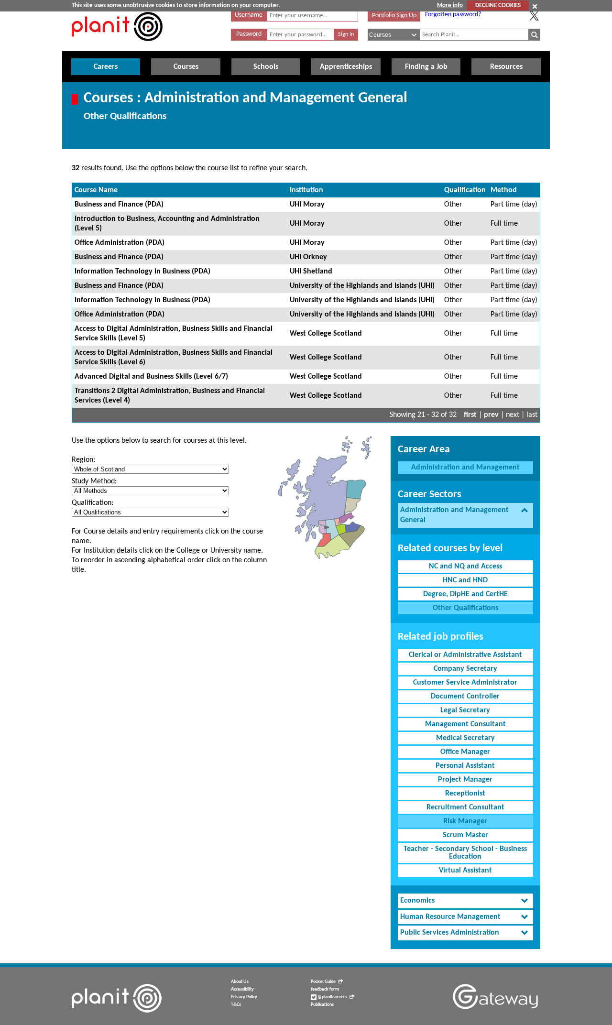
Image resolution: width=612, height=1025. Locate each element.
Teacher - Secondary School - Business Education (465, 853)
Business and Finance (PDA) (119, 204)
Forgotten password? (453, 14)
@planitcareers (332, 997)
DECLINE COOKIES (498, 5)
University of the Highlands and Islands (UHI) (362, 286)
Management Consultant (465, 724)
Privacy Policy (244, 997)
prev (491, 415)
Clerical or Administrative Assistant (465, 655)
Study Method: (94, 481)
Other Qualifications (465, 608)
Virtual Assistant (465, 870)
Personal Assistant (465, 766)
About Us (240, 982)
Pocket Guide (323, 982)
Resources (506, 67)
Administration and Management (465, 467)
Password (249, 34)
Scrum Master (465, 835)
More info (450, 5)
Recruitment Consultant (465, 807)
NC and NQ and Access (465, 566)
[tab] (465, 515)
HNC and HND (465, 580)
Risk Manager (465, 821)
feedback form (325, 989)
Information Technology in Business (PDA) (142, 271)
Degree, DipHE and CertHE (465, 594)
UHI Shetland (311, 271)
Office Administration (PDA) (119, 243)
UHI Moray (307, 204)
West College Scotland (326, 334)
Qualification (465, 190)
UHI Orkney (308, 257)
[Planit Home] (117, 46)
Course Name (96, 190)
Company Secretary (465, 669)
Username (248, 15)
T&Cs (236, 1005)
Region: (83, 460)
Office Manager (465, 752)
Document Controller (465, 696)
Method (504, 190)
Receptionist (465, 793)
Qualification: (92, 503)
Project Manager (465, 780)
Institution (306, 190)
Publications (322, 1005)
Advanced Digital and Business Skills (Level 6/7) (151, 377)
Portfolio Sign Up (394, 15)
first (470, 415)
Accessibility (242, 989)
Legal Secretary (465, 710)
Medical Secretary (465, 738)
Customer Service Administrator (465, 683)
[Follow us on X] (534, 16)
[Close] (535, 6)
